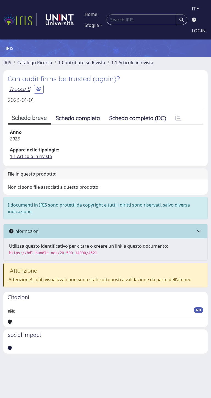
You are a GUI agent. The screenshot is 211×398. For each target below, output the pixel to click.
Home (91, 14)
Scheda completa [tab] (78, 118)
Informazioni (26, 231)
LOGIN (199, 31)
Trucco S (19, 88)
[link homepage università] (59, 19)
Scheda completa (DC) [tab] (137, 118)
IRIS (7, 63)
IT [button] (194, 9)
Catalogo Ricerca (34, 63)
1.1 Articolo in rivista (132, 63)
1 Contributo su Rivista (81, 63)
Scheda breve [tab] (29, 117)
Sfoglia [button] (92, 25)
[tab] (178, 118)
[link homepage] (20, 19)
